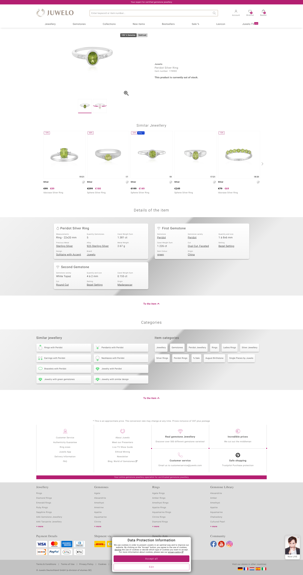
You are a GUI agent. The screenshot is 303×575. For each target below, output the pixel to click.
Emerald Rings (43, 502)
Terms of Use (67, 564)
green (160, 255)
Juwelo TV (250, 24)
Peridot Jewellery (197, 347)
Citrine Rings (159, 517)
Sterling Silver (64, 246)
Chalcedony (216, 517)
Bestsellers (168, 24)
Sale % (195, 24)
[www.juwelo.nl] (252, 568)
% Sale (196, 358)
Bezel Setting (226, 246)
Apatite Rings (159, 507)
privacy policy (174, 552)
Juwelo (91, 255)
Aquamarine (100, 517)
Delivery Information (65, 456)
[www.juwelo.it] (264, 568)
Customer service (180, 460)
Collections (109, 24)
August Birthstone (214, 358)
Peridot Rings (180, 358)
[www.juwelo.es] (258, 568)
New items (139, 24)
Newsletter (122, 456)
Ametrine (99, 507)
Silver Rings (162, 358)
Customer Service (65, 437)
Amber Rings (159, 498)
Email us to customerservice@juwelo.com (180, 465)
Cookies (102, 564)
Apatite (98, 512)
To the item (149, 304)
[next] (262, 163)
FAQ (65, 461)
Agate (97, 493)
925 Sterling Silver (98, 246)
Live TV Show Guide (122, 447)
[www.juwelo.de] (240, 568)
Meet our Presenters (122, 442)
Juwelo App (65, 451)
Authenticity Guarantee (65, 442)
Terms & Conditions (46, 564)
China (191, 255)
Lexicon (220, 24)
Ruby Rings (42, 507)
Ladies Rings (229, 347)
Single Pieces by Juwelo (241, 358)
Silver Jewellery (249, 347)
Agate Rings (158, 493)
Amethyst (99, 502)
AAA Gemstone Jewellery (49, 517)
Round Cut (62, 285)
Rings (214, 347)
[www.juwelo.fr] (246, 568)
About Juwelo (123, 437)
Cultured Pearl (217, 521)
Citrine (97, 521)
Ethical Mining (122, 451)
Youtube (221, 544)
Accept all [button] (151, 559)
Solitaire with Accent (68, 255)
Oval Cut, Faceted (198, 246)
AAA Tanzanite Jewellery (49, 521)
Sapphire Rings (44, 512)
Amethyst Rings (160, 502)
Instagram (229, 544)
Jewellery (50, 24)
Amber (213, 498)
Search (215, 13)
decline (118, 549)
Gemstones (79, 24)
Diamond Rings (44, 498)
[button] (236, 13)
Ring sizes (65, 447)
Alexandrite (100, 498)
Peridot (161, 237)
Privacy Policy (86, 564)
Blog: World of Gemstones (121, 461)
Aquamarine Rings (161, 512)
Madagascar (125, 285)
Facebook (213, 544)
